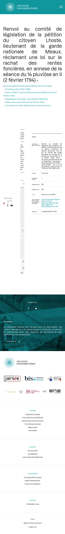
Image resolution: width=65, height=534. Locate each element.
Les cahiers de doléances (33, 457)
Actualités (32, 430)
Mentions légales (32, 523)
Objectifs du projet (32, 414)
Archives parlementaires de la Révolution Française (27, 86)
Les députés (32, 454)
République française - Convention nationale (26, 99)
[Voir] (37, 80)
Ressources (32, 427)
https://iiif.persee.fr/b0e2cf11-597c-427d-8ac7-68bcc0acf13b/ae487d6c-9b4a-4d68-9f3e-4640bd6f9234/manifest (51, 203)
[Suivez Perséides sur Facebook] (29, 308)
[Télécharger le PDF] (4, 203)
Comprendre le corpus (32, 477)
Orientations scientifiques (32, 417)
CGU (32, 519)
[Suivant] (23, 268)
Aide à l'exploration (32, 480)
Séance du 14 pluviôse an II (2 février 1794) (24, 102)
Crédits (32, 527)
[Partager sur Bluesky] (12, 206)
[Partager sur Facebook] (7, 206)
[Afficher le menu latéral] (24, 183)
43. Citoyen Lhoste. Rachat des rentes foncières (28, 105)
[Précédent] (23, 261)
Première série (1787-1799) (17, 89)
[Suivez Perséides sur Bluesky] (36, 308)
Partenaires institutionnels (32, 421)
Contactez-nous (32, 504)
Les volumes (33, 451)
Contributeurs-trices (32, 424)
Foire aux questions (32, 484)
